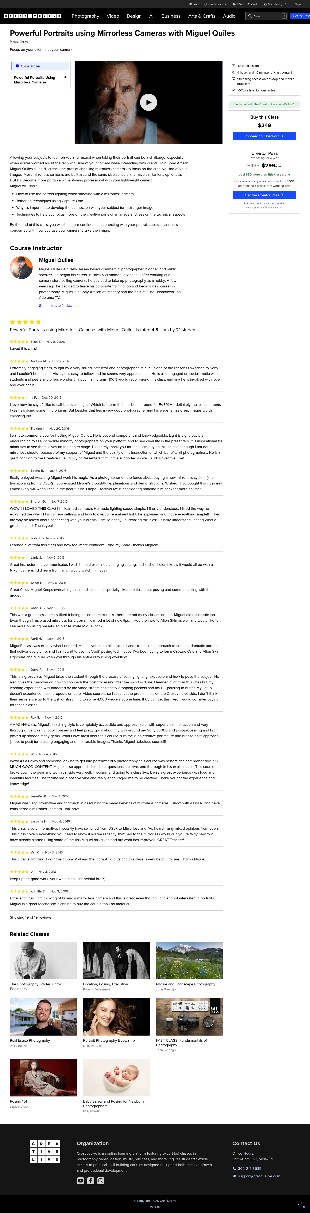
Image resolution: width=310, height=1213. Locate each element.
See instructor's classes (58, 305)
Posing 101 (18, 1101)
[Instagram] (101, 1181)
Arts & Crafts (202, 15)
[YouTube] (80, 1181)
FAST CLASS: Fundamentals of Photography (181, 1043)
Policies (155, 1206)
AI (151, 15)
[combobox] (267, 16)
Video (113, 15)
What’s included (273, 207)
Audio (229, 15)
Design (134, 15)
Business (171, 15)
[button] (300, 1203)
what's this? (286, 104)
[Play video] (148, 102)
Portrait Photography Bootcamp (109, 1040)
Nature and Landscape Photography (185, 984)
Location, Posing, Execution (105, 984)
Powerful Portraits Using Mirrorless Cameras (34, 80)
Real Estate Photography (30, 1040)
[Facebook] (90, 1181)
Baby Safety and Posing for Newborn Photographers (113, 1103)
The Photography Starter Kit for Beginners (35, 986)
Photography (85, 15)
